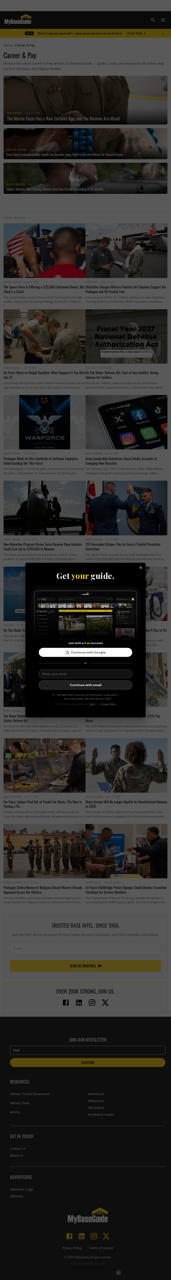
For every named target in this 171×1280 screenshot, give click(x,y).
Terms (92, 704)
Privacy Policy (108, 704)
